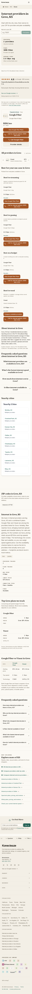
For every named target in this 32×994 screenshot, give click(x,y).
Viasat (24, 664)
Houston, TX (5, 918)
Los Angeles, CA (14, 920)
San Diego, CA (24, 920)
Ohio (17, 905)
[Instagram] (11, 865)
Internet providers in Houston (10, 941)
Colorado (21, 910)
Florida (16, 902)
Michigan (14, 907)
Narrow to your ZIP (6, 29)
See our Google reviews (8, 93)
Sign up (27, 825)
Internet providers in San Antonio (11, 944)
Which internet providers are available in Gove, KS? (15, 362)
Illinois (13, 905)
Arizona (21, 907)
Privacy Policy (20, 828)
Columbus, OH (17, 925)
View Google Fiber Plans (16, 129)
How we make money (15, 105)
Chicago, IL (5, 923)
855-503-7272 (6, 861)
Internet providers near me (9, 933)
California (4, 902)
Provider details (16, 144)
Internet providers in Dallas (9, 949)
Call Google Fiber (17, 140)
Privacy (17, 987)
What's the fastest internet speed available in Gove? (15, 371)
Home (6, 7)
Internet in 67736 (7, 505)
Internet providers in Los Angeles (11, 946)
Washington (5, 910)
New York (22, 902)
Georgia (23, 905)
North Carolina (6, 907)
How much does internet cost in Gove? (15, 380)
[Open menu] (29, 2)
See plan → (6, 198)
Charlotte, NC (26, 925)
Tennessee (13, 910)
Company (4, 878)
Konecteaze (5, 2)
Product (4, 873)
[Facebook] (3, 865)
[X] (7, 865)
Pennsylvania (5, 905)
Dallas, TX (24, 918)
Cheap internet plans (8, 936)
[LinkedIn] (14, 865)
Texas (11, 902)
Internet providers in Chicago (10, 938)
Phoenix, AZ (13, 923)
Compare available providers (13, 314)
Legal (3, 887)
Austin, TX (5, 920)
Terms (22, 987)
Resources (5, 883)
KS (11, 7)
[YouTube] (18, 865)
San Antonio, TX (15, 918)
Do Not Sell (5, 989)
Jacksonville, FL (6, 925)
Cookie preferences (15, 989)
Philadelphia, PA (23, 923)
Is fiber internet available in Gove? (15, 388)
